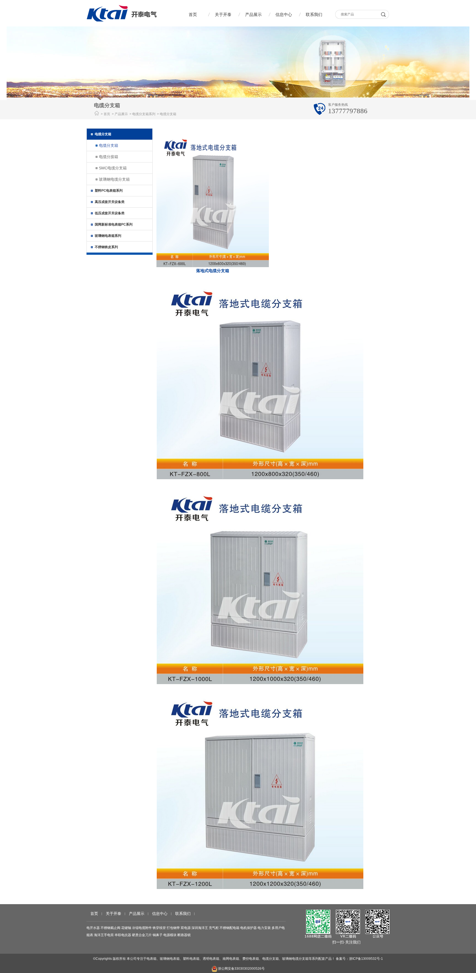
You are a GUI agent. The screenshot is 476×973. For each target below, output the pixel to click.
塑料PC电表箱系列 (109, 191)
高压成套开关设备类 (110, 202)
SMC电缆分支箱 (113, 168)
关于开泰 (223, 14)
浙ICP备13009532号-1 (366, 959)
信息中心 (283, 14)
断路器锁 (184, 935)
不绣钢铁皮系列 (106, 247)
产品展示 (253, 14)
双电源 (186, 928)
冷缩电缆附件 (142, 928)
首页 (193, 14)
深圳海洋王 (199, 928)
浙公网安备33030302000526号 (241, 969)
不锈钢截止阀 (110, 928)
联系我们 (314, 14)
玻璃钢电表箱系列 (108, 236)
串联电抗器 (123, 935)
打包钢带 (173, 928)
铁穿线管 (159, 928)
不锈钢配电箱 (229, 928)
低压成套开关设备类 (110, 213)
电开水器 (93, 928)
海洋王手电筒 (104, 935)
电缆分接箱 (108, 157)
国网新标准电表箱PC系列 (113, 224)
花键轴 (126, 928)
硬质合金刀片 (142, 935)
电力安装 (264, 928)
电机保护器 (248, 928)
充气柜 (214, 928)
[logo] (121, 13)
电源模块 (170, 935)
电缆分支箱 (103, 134)
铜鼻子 (158, 935)
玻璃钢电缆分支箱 (114, 179)
